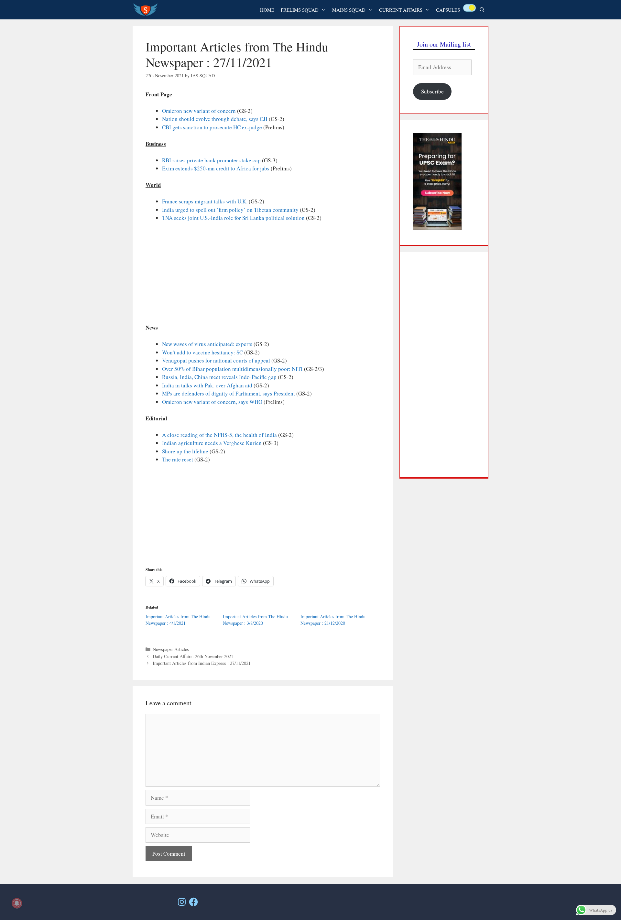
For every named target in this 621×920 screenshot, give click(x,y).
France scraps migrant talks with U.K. (204, 201)
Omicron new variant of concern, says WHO (212, 402)
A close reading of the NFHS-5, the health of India (219, 434)
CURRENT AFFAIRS (400, 9)
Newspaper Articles (171, 649)
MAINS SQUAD (348, 9)
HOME (267, 9)
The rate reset (177, 459)
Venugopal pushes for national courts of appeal (216, 360)
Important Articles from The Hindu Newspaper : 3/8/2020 (255, 619)
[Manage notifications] (17, 903)
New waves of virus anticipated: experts (207, 344)
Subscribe (432, 91)
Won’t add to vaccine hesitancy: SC (202, 352)
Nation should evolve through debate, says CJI (214, 119)
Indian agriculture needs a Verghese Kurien (212, 443)
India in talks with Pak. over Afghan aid (207, 385)
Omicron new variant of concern (199, 110)
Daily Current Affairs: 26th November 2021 (193, 656)
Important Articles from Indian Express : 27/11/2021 (202, 663)
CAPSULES (448, 9)
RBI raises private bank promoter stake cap (211, 160)
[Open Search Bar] (482, 9)
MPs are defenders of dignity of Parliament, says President (228, 393)
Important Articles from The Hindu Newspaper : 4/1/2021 (178, 619)
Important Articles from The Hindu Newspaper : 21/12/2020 (332, 619)
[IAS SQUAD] (147, 9)
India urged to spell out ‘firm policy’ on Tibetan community (230, 209)
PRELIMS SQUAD (300, 9)
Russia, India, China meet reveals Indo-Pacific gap (219, 377)
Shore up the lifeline (185, 451)
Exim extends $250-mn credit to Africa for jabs (215, 168)
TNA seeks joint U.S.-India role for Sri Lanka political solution (233, 218)
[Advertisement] (263, 275)
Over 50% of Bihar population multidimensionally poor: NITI (232, 369)
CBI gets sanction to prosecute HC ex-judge (212, 127)
